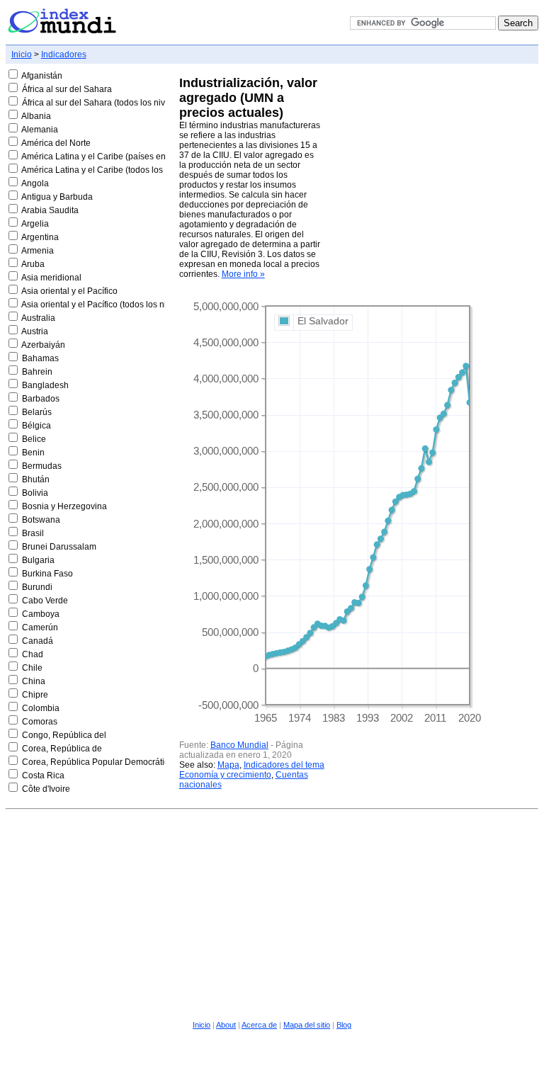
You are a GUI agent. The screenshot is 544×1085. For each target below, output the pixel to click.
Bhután (36, 479)
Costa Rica (43, 775)
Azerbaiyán (43, 345)
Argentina (40, 237)
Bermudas (42, 466)
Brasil (33, 533)
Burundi (37, 587)
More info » (243, 274)
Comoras (39, 722)
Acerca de (259, 1025)
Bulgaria (38, 560)
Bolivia (35, 493)
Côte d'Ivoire (46, 789)
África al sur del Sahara (67, 89)
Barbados (41, 399)
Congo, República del (64, 735)
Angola (35, 183)
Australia (38, 318)
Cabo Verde (45, 601)
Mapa (228, 765)
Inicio (21, 54)
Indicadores (63, 54)
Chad (32, 654)
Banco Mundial (239, 745)
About (226, 1025)
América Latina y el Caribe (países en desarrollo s (117, 156)
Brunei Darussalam (59, 547)
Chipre (35, 695)
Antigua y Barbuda (57, 197)
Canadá (37, 641)
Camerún (40, 627)
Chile (32, 668)
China (33, 681)
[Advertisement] (272, 913)
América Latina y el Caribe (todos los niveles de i (115, 170)
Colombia (41, 708)
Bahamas (40, 358)
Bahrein (37, 372)
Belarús (37, 412)
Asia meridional (51, 278)
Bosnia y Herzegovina (64, 506)
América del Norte (56, 143)
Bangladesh (45, 385)
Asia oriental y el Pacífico (69, 291)
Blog (343, 1025)
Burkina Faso (47, 574)
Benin (33, 453)
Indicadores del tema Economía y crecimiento (251, 770)
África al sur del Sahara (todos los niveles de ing (115, 103)
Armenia (37, 251)
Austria (34, 331)
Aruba (33, 264)
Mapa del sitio (306, 1025)
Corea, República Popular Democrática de (104, 762)
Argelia (35, 224)
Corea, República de (62, 749)
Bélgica (36, 426)
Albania (36, 116)
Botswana (41, 520)
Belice (34, 439)
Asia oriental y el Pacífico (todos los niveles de (110, 304)
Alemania (39, 130)
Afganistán (41, 76)
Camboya (41, 614)
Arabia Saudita (50, 210)
